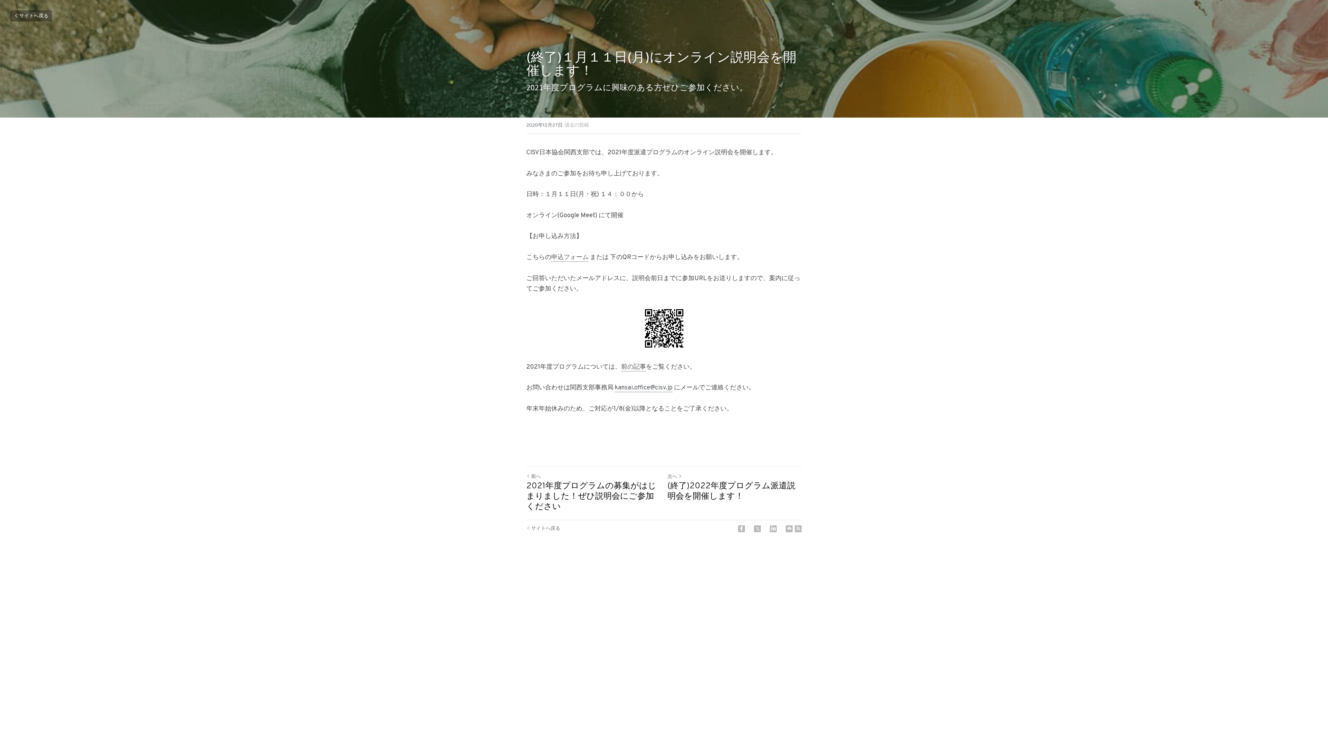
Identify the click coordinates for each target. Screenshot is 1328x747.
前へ (536, 477)
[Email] (789, 528)
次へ (672, 477)
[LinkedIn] (773, 528)
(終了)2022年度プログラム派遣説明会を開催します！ (731, 491)
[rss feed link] (798, 528)
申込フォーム (570, 257)
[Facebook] (741, 528)
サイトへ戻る (33, 16)
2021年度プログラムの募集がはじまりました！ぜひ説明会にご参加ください (591, 496)
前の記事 (633, 367)
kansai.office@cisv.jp (644, 388)
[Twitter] (757, 528)
